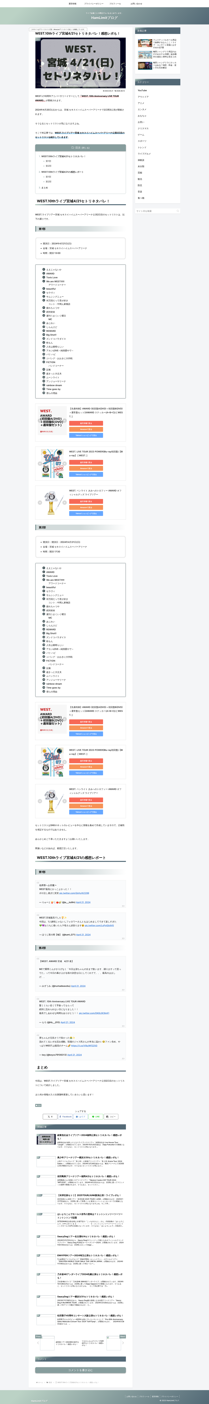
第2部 (48, 166)
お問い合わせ (132, 1396)
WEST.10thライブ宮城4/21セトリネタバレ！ (63, 156)
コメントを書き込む (80, 1370)
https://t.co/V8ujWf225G (84, 1045)
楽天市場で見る (86, 423)
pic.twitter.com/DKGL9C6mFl (94, 1013)
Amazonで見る (86, 429)
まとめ (44, 187)
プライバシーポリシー (169, 1396)
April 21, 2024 (83, 902)
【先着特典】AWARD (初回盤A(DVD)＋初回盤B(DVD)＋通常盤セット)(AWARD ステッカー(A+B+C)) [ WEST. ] (96, 412)
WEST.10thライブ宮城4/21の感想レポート (62, 172)
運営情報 (155, 1396)
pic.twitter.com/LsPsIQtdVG (99, 925)
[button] (111, 1116)
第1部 (48, 161)
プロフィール (144, 1396)
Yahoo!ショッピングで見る (86, 435)
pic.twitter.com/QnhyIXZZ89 (74, 893)
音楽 (39, 1105)
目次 (78, 147)
